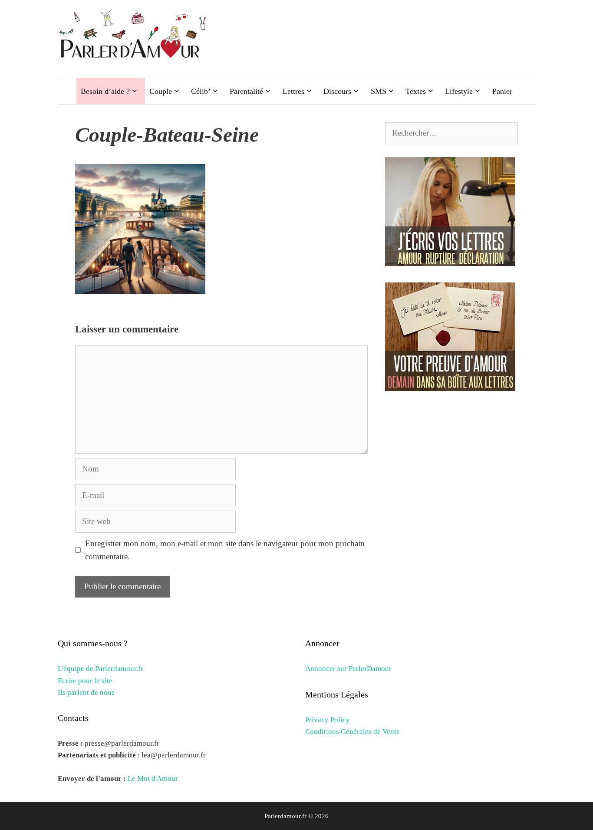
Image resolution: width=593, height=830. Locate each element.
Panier (502, 91)
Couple (160, 91)
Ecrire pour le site (85, 681)
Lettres (293, 91)
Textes (415, 91)
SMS (378, 91)
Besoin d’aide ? (105, 91)
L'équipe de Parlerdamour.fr (100, 668)
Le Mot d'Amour (153, 778)
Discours (337, 91)
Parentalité (246, 91)
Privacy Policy (327, 720)
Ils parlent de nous (86, 692)
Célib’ (201, 91)
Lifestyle (459, 91)
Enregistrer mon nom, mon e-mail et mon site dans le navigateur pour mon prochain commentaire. (225, 550)
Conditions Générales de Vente (352, 731)
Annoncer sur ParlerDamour (348, 668)
